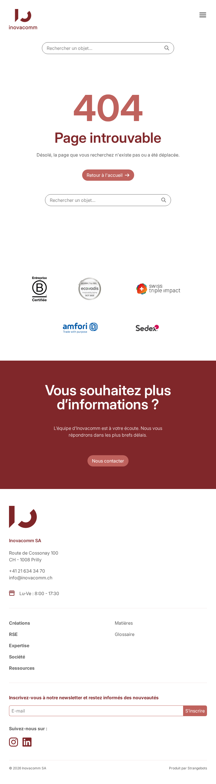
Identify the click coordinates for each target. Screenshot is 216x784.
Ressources (22, 668)
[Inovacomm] (24, 20)
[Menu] (201, 14)
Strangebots (197, 768)
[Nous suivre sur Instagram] (13, 742)
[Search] (167, 48)
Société (17, 657)
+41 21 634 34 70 (27, 571)
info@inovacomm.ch (30, 577)
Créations (19, 623)
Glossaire (124, 634)
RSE (13, 634)
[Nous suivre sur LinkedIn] (27, 742)
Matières (124, 623)
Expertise (19, 645)
